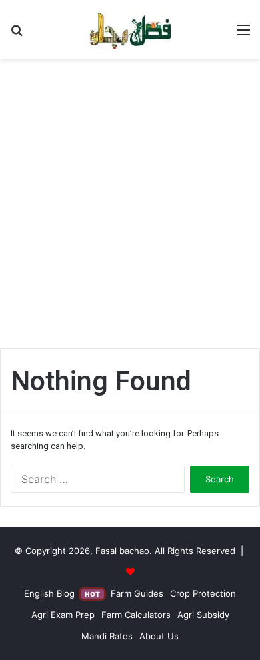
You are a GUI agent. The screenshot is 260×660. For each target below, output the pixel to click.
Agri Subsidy (203, 614)
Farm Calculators (136, 614)
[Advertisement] (130, 208)
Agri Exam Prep (63, 614)
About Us (159, 636)
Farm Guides (137, 593)
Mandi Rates (107, 636)
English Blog (62, 593)
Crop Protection (203, 593)
